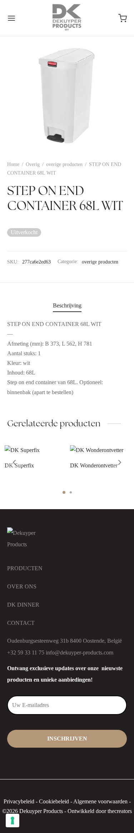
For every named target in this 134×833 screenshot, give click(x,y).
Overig (33, 164)
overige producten (64, 164)
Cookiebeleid (54, 801)
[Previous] (14, 462)
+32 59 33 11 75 (25, 652)
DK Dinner (23, 605)
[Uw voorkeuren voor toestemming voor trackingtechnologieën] (12, 820)
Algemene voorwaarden (100, 801)
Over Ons (21, 586)
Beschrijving (67, 305)
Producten (25, 568)
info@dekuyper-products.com (79, 652)
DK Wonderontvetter (94, 465)
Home (13, 164)
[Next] (119, 462)
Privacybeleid (19, 801)
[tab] (67, 305)
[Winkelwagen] (122, 18)
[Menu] (11, 18)
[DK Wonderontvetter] (100, 450)
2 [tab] (71, 492)
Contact (21, 623)
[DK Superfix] (35, 450)
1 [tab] (64, 492)
